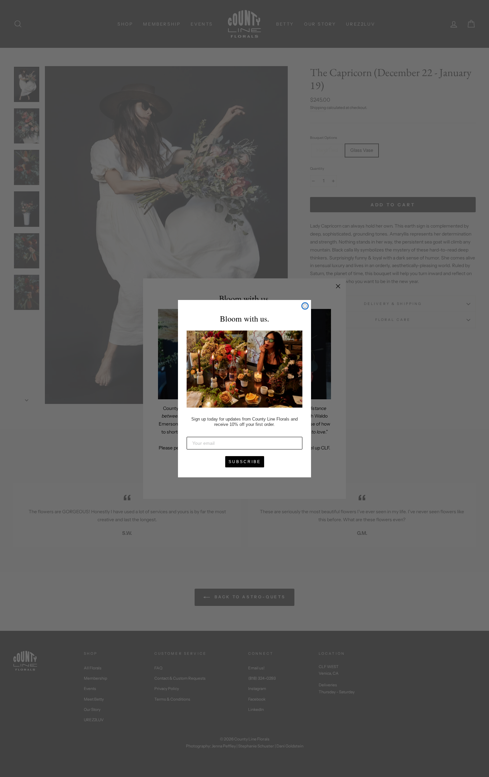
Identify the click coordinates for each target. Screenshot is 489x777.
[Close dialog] (305, 306)
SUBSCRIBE (245, 461)
